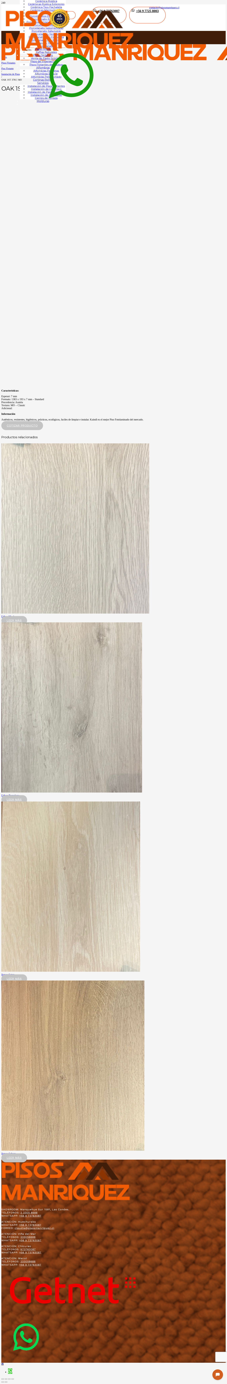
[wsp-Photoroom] (26, 1361)
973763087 (28, 1249)
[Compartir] (6, 1379)
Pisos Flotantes (8, 62)
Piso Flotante (7, 68)
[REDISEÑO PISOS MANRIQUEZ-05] (70, 52)
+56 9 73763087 (30, 1215)
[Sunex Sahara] (72, 1149)
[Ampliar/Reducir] (12, 1379)
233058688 (28, 1237)
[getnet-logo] (72, 1310)
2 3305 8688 (29, 1212)
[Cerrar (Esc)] (2, 1379)
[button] (2, 1364)
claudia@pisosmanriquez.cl (34, 1228)
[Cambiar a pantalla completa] (9, 1379)
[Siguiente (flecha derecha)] (6, 1382)
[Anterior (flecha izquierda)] (2, 1382)
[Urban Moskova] (75, 612)
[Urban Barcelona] (71, 791)
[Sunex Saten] (70, 970)
